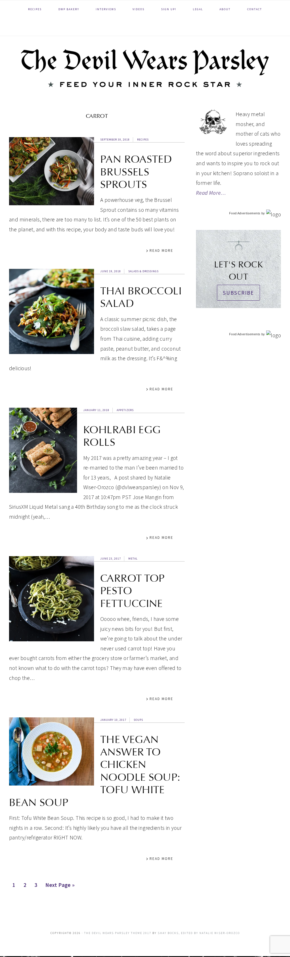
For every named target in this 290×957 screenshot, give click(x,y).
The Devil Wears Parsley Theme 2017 (117, 933)
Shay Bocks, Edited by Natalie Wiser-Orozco (199, 933)
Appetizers (125, 410)
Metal (133, 558)
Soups (138, 720)
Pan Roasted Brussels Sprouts (136, 172)
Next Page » (59, 886)
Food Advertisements (244, 213)
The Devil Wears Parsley (145, 68)
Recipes (143, 139)
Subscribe (238, 292)
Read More (161, 250)
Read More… (211, 192)
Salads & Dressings (143, 271)
